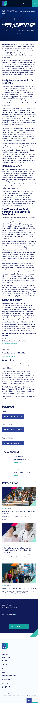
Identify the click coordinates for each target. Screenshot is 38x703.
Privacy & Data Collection (8, 695)
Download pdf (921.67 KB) (12, 430)
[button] (23, 3)
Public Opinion (19, 19)
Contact (4, 664)
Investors (5, 672)
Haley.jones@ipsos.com (9, 356)
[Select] (29, 3)
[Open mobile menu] (35, 3)
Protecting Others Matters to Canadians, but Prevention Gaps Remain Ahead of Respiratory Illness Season (17, 550)
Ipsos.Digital (6, 679)
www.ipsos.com (6, 402)
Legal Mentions (17, 695)
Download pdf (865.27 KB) (12, 443)
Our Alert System (32, 695)
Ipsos (3, 10)
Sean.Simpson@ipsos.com (10, 343)
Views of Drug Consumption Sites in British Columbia (19, 588)
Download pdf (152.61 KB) (11, 416)
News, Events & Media (9, 675)
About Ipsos (6, 661)
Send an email (18, 462)
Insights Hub (10, 10)
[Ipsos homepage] (5, 3)
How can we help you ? (9, 614)
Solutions (5, 654)
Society (4, 508)
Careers (4, 669)
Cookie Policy (25, 695)
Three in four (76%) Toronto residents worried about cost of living (19, 512)
